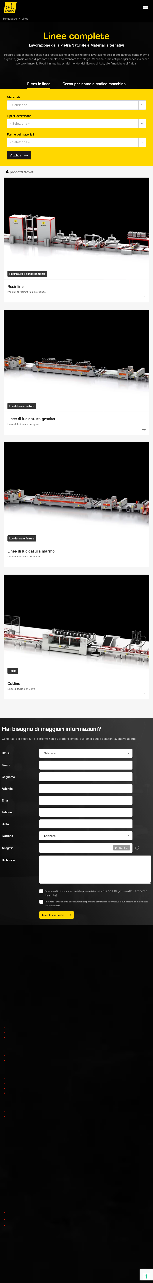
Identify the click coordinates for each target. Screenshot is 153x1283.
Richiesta (8, 860)
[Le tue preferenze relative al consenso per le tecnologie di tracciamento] (146, 1276)
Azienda (7, 788)
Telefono (7, 812)
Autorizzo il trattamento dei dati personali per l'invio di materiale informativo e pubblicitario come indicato (96, 903)
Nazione (7, 835)
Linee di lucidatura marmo (31, 551)
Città (5, 824)
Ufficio (6, 753)
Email (5, 800)
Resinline (15, 286)
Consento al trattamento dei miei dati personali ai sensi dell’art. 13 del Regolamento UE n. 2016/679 (96, 893)
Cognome (8, 777)
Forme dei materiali (20, 134)
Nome (6, 765)
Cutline (13, 683)
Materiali (13, 97)
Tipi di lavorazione (19, 115)
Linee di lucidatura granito (31, 418)
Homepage (10, 18)
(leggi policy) (51, 895)
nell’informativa (52, 905)
